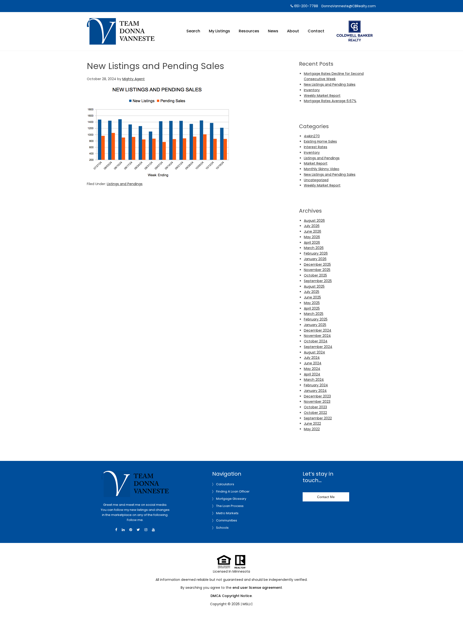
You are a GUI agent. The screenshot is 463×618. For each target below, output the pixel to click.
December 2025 (317, 264)
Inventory (312, 90)
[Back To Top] (454, 604)
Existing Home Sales (320, 141)
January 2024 (315, 390)
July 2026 (312, 225)
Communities (226, 520)
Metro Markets (227, 513)
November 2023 (317, 401)
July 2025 (311, 291)
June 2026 (312, 231)
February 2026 (316, 253)
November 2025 (317, 269)
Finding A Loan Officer (233, 491)
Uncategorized (316, 180)
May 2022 (312, 429)
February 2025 (315, 319)
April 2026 (312, 242)
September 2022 (318, 418)
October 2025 (315, 275)
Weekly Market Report (322, 95)
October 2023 (315, 407)
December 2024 (317, 330)
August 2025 (314, 286)
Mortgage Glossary (231, 498)
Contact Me (326, 497)
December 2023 (317, 396)
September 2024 (318, 346)
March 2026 (314, 247)
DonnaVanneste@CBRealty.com (348, 6)
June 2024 (312, 363)
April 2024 (312, 374)
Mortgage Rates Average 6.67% (330, 100)
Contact (316, 31)
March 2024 (314, 379)
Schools (222, 527)
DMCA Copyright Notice (231, 595)
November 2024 (317, 335)
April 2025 (312, 308)
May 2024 (312, 368)
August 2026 (314, 220)
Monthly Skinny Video (321, 169)
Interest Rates (315, 147)
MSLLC (248, 604)
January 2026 (315, 259)
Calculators (225, 484)
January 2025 (315, 324)
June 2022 (312, 423)
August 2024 (314, 352)
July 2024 (312, 357)
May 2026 (312, 237)
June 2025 (312, 297)
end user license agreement (257, 587)
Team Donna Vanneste (121, 21)
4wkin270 (312, 136)
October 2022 (315, 412)
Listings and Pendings (125, 183)
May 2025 (312, 302)
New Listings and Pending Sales (329, 84)
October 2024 (315, 341)
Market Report (315, 163)
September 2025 (318, 280)
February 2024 (316, 385)
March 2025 (313, 313)
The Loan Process (230, 506)
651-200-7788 (305, 6)
